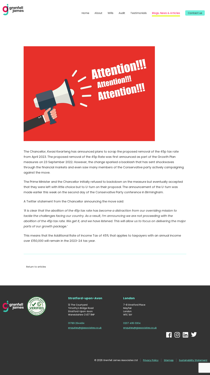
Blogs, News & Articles (166, 13)
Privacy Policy (150, 360)
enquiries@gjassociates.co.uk (85, 327)
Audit (122, 13)
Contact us (195, 13)
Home (85, 13)
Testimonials (138, 13)
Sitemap (169, 360)
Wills (110, 13)
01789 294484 (76, 323)
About (98, 13)
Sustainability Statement (193, 360)
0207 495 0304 (132, 323)
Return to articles (36, 266)
